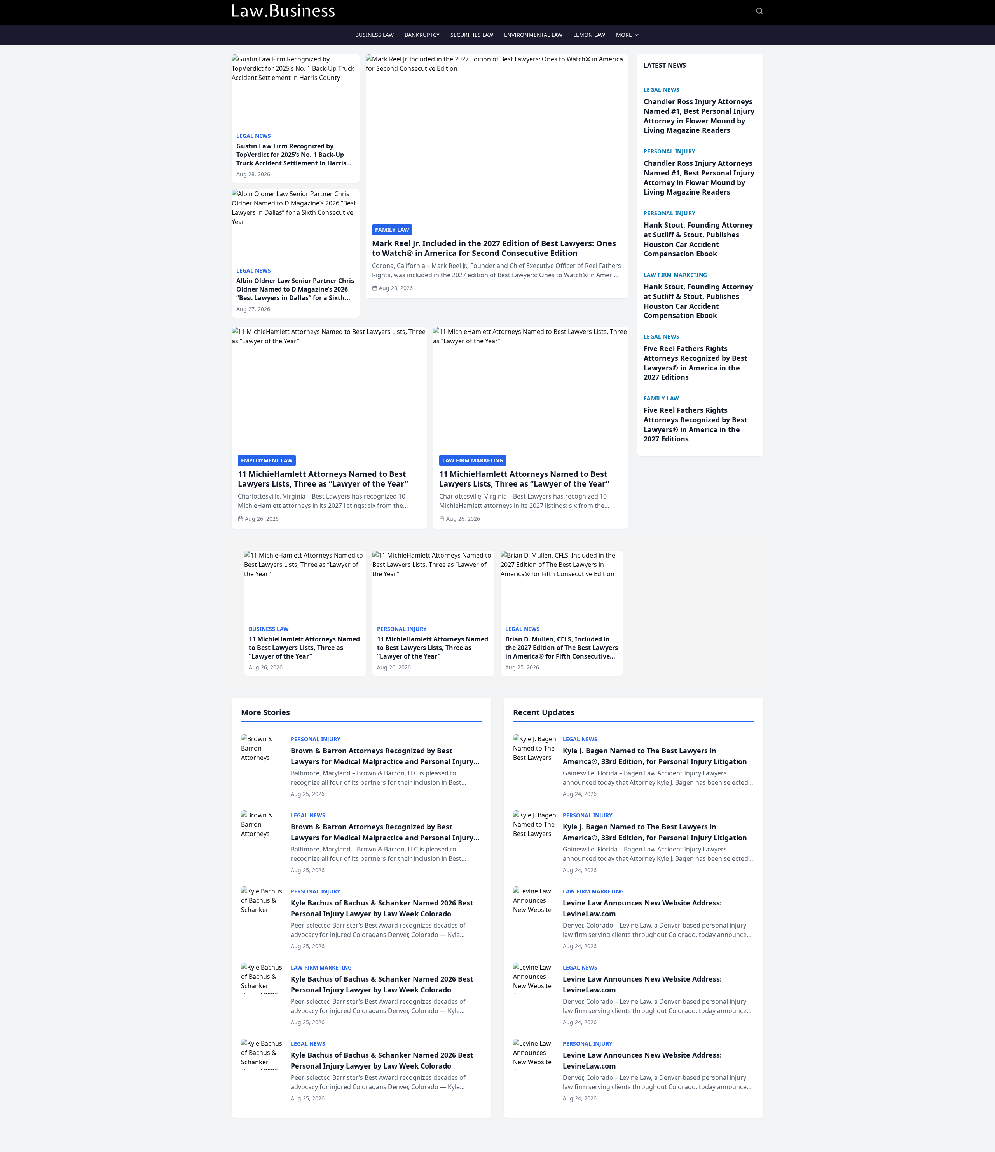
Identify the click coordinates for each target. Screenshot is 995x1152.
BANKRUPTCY (422, 34)
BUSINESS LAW (374, 34)
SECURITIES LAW (471, 34)
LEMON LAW (589, 34)
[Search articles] (759, 11)
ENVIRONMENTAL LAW (533, 34)
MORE (624, 34)
